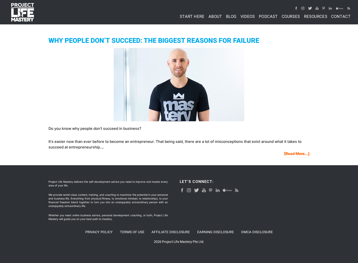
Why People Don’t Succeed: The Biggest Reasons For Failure (153, 41)
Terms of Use (132, 232)
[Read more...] (297, 154)
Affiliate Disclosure (170, 232)
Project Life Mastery (22, 12)
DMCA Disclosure (257, 232)
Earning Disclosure (215, 232)
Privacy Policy (99, 232)
